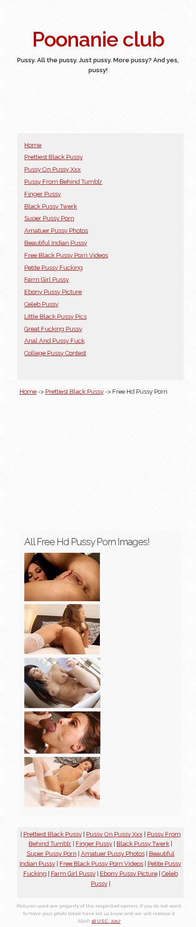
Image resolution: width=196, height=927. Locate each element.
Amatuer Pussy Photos (56, 230)
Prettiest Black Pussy (53, 157)
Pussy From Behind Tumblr (63, 181)
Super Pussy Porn (49, 218)
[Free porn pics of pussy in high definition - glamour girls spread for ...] (62, 705)
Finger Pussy (42, 194)
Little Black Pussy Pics (55, 316)
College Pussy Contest (55, 353)
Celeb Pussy (41, 304)
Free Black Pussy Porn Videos (66, 255)
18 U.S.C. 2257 (105, 921)
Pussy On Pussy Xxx (52, 169)
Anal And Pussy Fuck (54, 340)
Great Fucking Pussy (53, 328)
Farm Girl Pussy (46, 279)
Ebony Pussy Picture (53, 291)
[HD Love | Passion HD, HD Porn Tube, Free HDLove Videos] (62, 751)
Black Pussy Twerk (50, 206)
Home (32, 145)
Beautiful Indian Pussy (55, 242)
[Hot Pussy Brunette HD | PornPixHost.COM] (62, 599)
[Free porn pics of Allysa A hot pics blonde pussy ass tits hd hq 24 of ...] (62, 652)
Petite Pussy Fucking (53, 267)
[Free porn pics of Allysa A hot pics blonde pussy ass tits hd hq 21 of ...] (62, 805)
